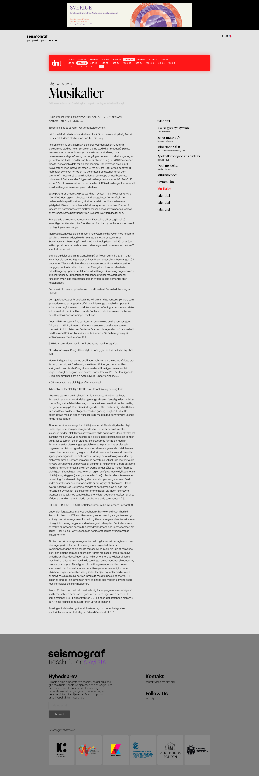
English (230, 36)
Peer (50, 40)
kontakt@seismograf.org (160, 682)
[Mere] (56, 40)
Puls (43, 40)
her (81, 697)
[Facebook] (152, 699)
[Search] (222, 36)
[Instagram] (147, 699)
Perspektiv (33, 40)
